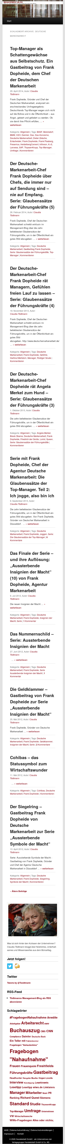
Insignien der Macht (19, 744)
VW (12, 1116)
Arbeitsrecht (32, 1023)
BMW (12, 134)
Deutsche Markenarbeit (21, 138)
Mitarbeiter (34, 1092)
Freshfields (45, 1066)
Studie (35, 1103)
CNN (49, 1031)
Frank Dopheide (30, 141)
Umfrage (14, 150)
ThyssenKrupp (31, 147)
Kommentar (29, 620)
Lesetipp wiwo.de (32, 1087)
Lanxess (14, 147)
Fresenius (14, 144)
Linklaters (49, 1087)
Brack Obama (16, 436)
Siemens (45, 1097)
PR (49, 1093)
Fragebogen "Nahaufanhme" (24, 1045)
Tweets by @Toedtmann (19, 982)
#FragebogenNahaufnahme (28, 1017)
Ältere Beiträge (18, 891)
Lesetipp (15, 1087)
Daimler (25, 134)
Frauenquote (28, 1066)
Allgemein (25, 131)
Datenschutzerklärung (19, 1130)
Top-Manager (45, 147)
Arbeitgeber (15, 1023)
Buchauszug (25, 1030)
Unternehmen (47, 1111)
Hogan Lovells (46, 1078)
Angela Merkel (44, 432)
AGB (6, 1130)
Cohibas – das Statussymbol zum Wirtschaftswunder (28, 763)
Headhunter (16, 1078)
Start (9, 20)
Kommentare (43, 744)
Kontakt (20, 1133)
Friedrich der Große (29, 439)
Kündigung (29, 1082)
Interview (16, 1082)
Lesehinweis (41, 1082)
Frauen (15, 1066)
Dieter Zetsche (40, 138)
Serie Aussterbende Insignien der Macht (27, 672)
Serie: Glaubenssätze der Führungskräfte (29, 252)
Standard (19, 1103)
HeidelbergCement (29, 144)
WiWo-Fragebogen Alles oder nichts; (32, 1120)
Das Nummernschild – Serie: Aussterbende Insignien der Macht (32, 640)
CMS (43, 1031)
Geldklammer (46, 741)
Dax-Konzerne (42, 134)
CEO (18, 134)
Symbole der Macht (19, 881)
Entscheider (15, 141)
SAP (21, 147)
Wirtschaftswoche (23, 1116)
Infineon (43, 144)
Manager (32, 357)
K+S (50, 144)
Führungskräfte (21, 1072)
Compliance (15, 1036)
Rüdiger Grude (44, 357)
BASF (39, 131)
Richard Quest (29, 1098)
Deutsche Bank (39, 1036)
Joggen (43, 534)
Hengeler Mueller (30, 1078)
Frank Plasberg (46, 141)
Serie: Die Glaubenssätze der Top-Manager (32, 536)
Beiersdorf (48, 131)
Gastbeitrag (45, 1072)
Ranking (15, 1097)
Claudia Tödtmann (18, 313)
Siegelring (45, 878)
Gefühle (43, 354)
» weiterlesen (42, 238)
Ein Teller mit (17, 1041)
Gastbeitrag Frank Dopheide (37, 249)
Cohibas (41, 790)
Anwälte (52, 1017)
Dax (32, 134)
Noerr (44, 1093)
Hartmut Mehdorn (18, 357)
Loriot (42, 439)
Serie (19, 620)
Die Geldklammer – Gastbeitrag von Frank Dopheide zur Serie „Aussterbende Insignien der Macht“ (32, 701)
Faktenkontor (32, 1041)
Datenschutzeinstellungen (41, 1130)
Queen (49, 439)
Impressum (9, 1133)
